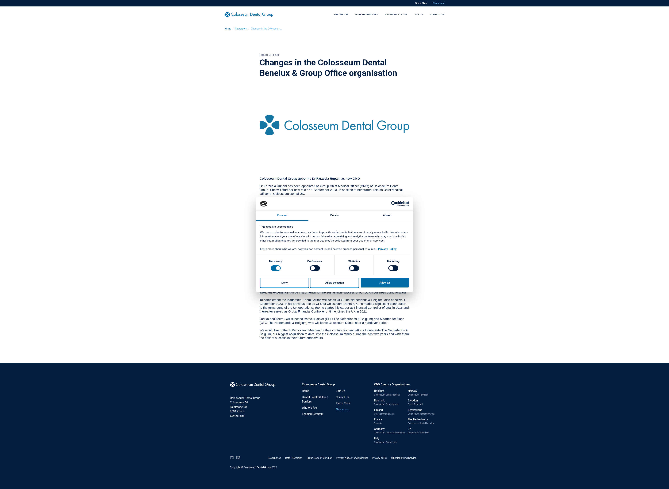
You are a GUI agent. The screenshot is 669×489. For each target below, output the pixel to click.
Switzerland (421, 411)
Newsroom (438, 3)
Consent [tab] (282, 215)
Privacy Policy (387, 248)
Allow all (384, 282)
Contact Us (342, 397)
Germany (389, 430)
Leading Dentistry (313, 414)
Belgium (387, 392)
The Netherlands (421, 421)
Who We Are (309, 407)
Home (228, 28)
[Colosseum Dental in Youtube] (238, 458)
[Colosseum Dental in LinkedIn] (232, 458)
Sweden (415, 402)
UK (418, 430)
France (378, 421)
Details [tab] (334, 215)
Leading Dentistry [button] (366, 14)
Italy (385, 440)
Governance (274, 458)
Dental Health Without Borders (315, 399)
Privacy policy (379, 458)
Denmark (386, 402)
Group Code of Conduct (319, 458)
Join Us (340, 391)
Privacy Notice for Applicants (352, 458)
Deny (284, 282)
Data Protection (293, 458)
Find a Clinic (421, 3)
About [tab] (387, 215)
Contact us (437, 14)
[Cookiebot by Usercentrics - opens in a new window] (394, 203)
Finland (384, 411)
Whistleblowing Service (403, 458)
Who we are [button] (341, 14)
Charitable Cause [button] (396, 14)
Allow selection (334, 282)
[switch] (315, 268)
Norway (418, 392)
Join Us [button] (418, 14)
